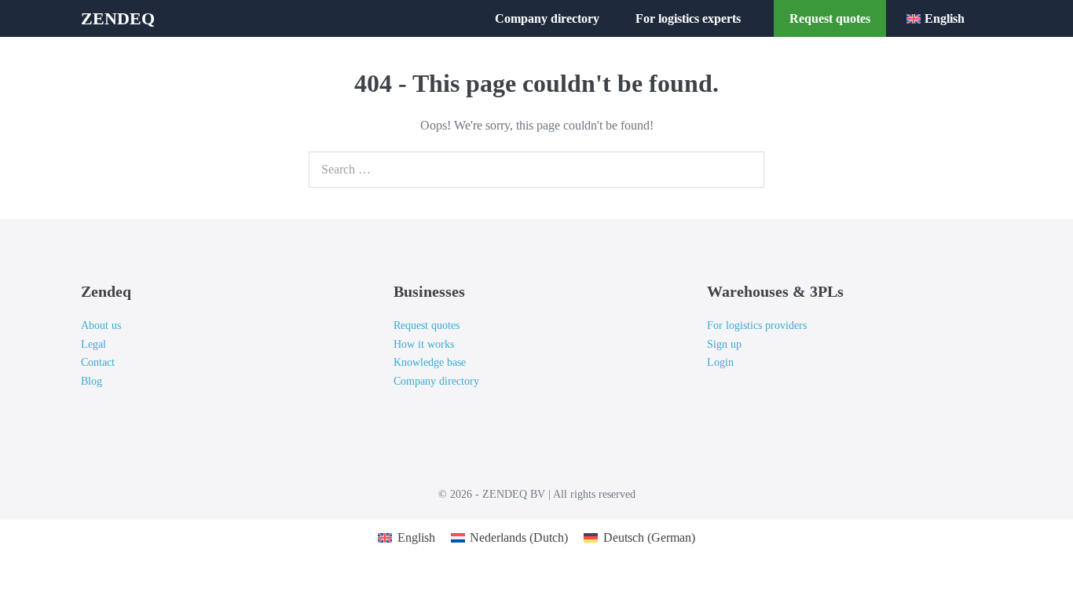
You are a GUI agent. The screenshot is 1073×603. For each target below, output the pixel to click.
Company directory (547, 18)
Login (720, 362)
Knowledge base (430, 362)
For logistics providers (757, 325)
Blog (91, 381)
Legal (93, 344)
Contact (98, 362)
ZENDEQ (118, 18)
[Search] (743, 169)
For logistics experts (689, 18)
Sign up (724, 344)
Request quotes (829, 18)
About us (101, 325)
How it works (424, 344)
